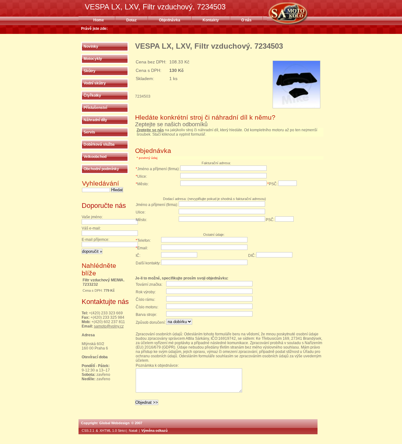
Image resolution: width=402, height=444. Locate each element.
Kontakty (211, 20)
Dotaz (131, 20)
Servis (89, 132)
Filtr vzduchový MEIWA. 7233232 (103, 282)
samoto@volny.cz (109, 326)
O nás (246, 20)
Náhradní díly (95, 120)
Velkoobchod (95, 156)
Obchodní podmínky (101, 169)
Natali (133, 430)
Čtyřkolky (92, 95)
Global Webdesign (114, 423)
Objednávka (169, 20)
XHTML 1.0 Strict (113, 430)
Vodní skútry (95, 83)
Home (98, 20)
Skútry (89, 71)
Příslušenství (95, 108)
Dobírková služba (99, 144)
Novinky (91, 46)
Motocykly (93, 59)
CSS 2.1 (88, 430)
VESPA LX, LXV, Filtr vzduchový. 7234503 (295, 13)
